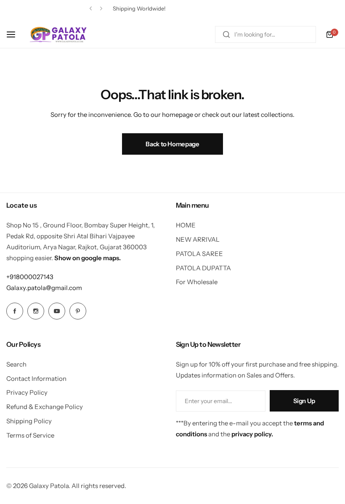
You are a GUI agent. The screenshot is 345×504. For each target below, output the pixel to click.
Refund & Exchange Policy (44, 407)
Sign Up (304, 401)
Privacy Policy (27, 392)
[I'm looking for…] (226, 34)
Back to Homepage (172, 144)
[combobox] (265, 34)
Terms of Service (30, 435)
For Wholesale (197, 282)
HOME (186, 225)
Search (16, 364)
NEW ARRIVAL (198, 239)
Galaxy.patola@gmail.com (44, 288)
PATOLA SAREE (199, 254)
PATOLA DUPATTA (203, 268)
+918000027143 (29, 277)
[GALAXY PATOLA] (58, 34)
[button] (91, 9)
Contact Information (36, 379)
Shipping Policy (29, 421)
